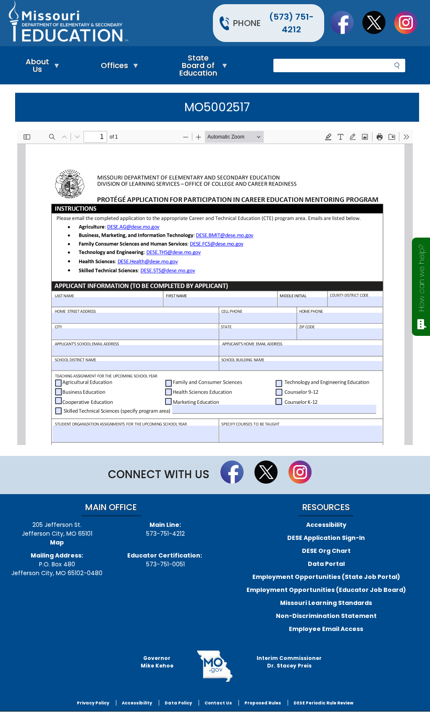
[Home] (110, 23)
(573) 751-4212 (291, 23)
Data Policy (178, 703)
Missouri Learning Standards (326, 603)
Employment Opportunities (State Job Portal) (326, 577)
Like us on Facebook (346, 22)
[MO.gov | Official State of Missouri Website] (215, 666)
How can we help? (421, 278)
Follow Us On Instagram (410, 22)
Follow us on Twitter (378, 22)
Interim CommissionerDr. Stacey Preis (289, 661)
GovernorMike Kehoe (157, 661)
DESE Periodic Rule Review (324, 703)
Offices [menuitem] (112, 67)
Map (57, 542)
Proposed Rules (262, 703)
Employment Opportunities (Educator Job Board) (326, 590)
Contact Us (218, 703)
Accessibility (326, 525)
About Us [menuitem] (35, 67)
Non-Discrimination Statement (326, 616)
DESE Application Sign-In (326, 538)
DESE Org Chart (326, 551)
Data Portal (326, 564)
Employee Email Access (326, 629)
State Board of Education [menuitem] (196, 67)
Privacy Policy (93, 703)
